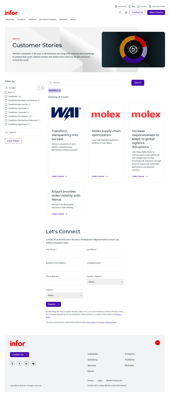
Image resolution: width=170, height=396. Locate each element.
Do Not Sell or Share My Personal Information (106, 385)
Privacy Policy (91, 322)
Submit (51, 304)
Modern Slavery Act (114, 380)
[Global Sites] (126, 12)
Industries (9, 19)
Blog (133, 6)
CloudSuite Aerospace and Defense (24, 100)
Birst (11, 92)
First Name (50, 249)
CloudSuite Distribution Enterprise (24, 120)
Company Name (93, 263)
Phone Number (52, 276)
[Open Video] (133, 49)
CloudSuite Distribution (20, 116)
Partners (63, 19)
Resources (122, 6)
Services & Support (47, 19)
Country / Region (94, 276)
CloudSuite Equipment (19, 124)
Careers (144, 6)
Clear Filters (13, 141)
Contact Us (137, 12)
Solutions (92, 359)
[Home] (11, 12)
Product (12, 88)
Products (21, 19)
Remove (59, 90)
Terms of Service (105, 322)
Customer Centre (158, 6)
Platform (32, 19)
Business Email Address (56, 263)
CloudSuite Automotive (19, 104)
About (73, 19)
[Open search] (120, 12)
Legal (100, 380)
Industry (12, 132)
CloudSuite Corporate (18, 112)
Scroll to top (157, 342)
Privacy (90, 380)
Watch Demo (156, 12)
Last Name (91, 249)
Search (137, 82)
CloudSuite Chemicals (18, 108)
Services (91, 365)
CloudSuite (14, 96)
